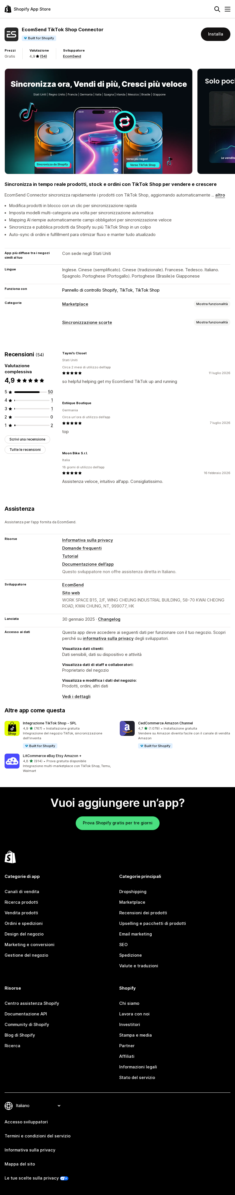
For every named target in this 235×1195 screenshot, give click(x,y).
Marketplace (75, 304)
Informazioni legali (138, 1067)
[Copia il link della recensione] (90, 353)
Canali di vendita (22, 891)
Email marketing (135, 934)
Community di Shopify (27, 1024)
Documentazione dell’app (88, 564)
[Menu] (227, 9)
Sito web (71, 592)
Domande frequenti (82, 548)
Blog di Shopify (20, 1035)
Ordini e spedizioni (24, 923)
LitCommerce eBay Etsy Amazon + (52, 756)
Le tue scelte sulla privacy (32, 1178)
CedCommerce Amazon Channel (165, 723)
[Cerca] (217, 9)
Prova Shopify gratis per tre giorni (117, 823)
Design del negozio (24, 934)
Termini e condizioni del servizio (37, 1136)
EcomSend (72, 56)
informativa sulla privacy (108, 638)
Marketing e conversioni (29, 944)
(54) (43, 56)
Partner (127, 1045)
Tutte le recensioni (25, 449)
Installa (215, 34)
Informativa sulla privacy (87, 540)
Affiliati (126, 1056)
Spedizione (130, 955)
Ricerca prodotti (21, 902)
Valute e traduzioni (138, 965)
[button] (60, 735)
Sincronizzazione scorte (87, 322)
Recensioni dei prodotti (143, 912)
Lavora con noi (134, 1014)
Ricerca (12, 1045)
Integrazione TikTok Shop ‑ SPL (50, 723)
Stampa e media (135, 1035)
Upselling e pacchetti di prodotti (152, 923)
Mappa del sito (20, 1164)
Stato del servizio (137, 1077)
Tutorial (70, 556)
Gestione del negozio (26, 955)
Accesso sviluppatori (26, 1122)
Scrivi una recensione (27, 439)
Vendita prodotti (21, 912)
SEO (123, 944)
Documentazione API (26, 1014)
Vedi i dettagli (76, 696)
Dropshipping (132, 891)
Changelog (109, 619)
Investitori (129, 1024)
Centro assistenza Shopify (32, 1003)
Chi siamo (129, 1003)
